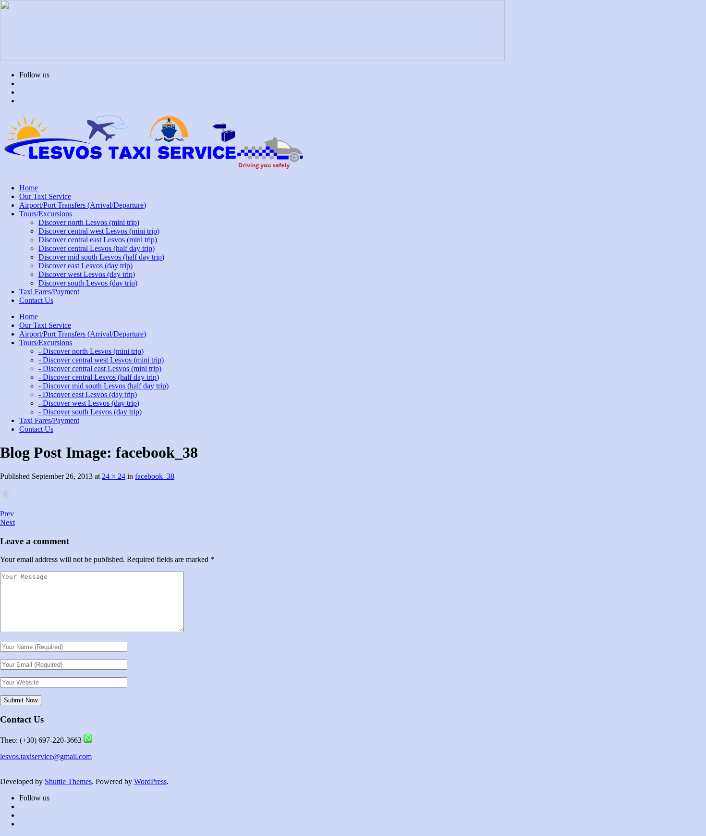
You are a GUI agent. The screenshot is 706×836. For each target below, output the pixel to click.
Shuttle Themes (68, 781)
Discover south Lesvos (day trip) (87, 283)
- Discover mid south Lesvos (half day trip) (103, 386)
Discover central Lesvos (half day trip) (96, 248)
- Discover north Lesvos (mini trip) (91, 351)
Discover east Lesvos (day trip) (85, 266)
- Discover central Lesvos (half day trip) (98, 377)
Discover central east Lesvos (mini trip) (97, 240)
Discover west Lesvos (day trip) (86, 274)
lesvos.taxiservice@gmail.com (46, 756)
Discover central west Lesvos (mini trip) (98, 231)
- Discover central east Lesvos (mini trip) (99, 368)
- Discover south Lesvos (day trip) (90, 412)
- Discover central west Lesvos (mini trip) (101, 360)
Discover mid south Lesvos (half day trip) (101, 257)
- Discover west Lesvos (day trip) (88, 403)
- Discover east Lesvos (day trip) (87, 394)
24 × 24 (113, 476)
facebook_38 (154, 476)
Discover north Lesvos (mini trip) (88, 222)
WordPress (150, 781)
